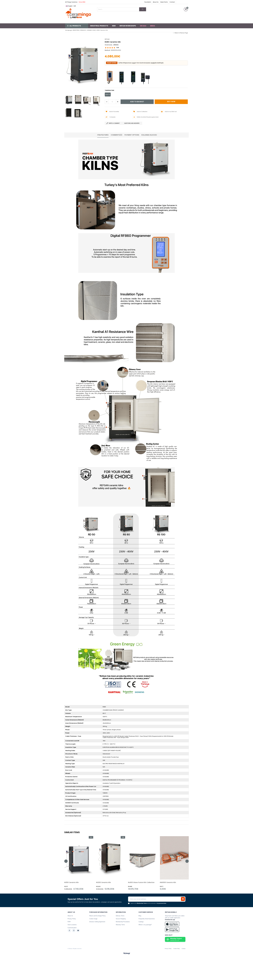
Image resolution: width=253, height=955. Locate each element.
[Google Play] (172, 929)
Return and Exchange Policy (97, 916)
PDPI (69, 921)
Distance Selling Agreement (97, 921)
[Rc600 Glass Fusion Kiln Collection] (142, 858)
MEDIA (152, 26)
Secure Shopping (121, 918)
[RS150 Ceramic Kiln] (78, 858)
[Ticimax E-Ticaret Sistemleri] (126, 954)
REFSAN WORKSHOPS (128, 26)
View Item (85, 863)
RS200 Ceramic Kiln (103, 882)
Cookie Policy (176, 948)
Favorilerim (147, 2)
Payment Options (132, 135)
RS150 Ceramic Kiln (71, 882)
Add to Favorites (78, 863)
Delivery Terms (120, 916)
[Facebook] (69, 930)
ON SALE (143, 26)
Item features (103, 135)
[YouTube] (78, 930)
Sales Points (164, 2)
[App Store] (172, 924)
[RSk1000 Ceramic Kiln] (174, 858)
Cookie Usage (93, 918)
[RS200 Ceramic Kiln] (110, 858)
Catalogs (141, 921)
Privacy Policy (72, 918)
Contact (172, 2)
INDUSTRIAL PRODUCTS (99, 26)
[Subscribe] (183, 899)
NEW (114, 26)
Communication (72, 927)
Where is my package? (145, 924)
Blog (140, 916)
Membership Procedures (123, 921)
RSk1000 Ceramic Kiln (168, 882)
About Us (155, 2)
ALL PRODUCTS (75, 26)
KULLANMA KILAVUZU (149, 135)
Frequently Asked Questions (147, 918)
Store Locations (72, 924)
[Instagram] (74, 930)
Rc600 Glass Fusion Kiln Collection (141, 882)
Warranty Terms (120, 924)
